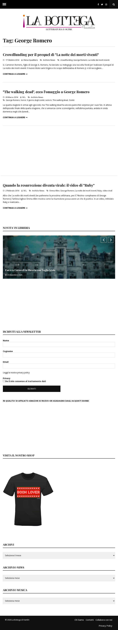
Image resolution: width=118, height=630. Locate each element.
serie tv (48, 100)
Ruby (99, 190)
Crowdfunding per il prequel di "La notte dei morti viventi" (51, 54)
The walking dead (60, 100)
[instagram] (106, 4)
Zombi (71, 100)
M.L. (24, 97)
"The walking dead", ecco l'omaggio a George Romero (46, 91)
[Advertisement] (59, 150)
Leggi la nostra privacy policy (16, 372)
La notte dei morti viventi (99, 60)
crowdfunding (66, 60)
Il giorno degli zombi (35, 100)
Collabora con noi (104, 619)
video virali (107, 190)
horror (23, 100)
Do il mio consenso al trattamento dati (25, 381)
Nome (6, 340)
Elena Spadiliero (31, 60)
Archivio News (49, 60)
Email (6, 361)
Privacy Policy (105, 625)
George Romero (80, 60)
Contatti (90, 619)
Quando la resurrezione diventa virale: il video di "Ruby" (49, 185)
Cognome (8, 351)
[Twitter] (102, 4)
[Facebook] (98, 4)
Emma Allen (55, 190)
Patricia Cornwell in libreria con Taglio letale (30, 270)
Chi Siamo (79, 619)
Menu (4, 4)
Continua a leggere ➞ (15, 74)
